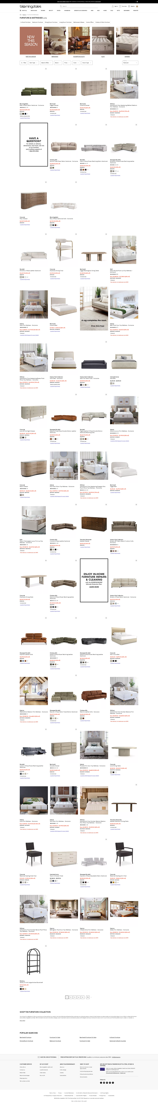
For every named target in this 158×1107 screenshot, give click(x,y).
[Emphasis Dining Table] (34, 576)
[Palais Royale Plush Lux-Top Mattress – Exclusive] (124, 249)
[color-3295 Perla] (55, 664)
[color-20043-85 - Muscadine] (113, 551)
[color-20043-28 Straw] (111, 551)
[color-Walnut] (23, 989)
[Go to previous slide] (21, 2)
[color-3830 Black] (55, 549)
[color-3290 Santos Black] (53, 664)
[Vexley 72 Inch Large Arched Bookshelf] (34, 961)
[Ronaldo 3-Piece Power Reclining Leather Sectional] (124, 140)
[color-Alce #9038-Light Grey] (81, 170)
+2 (57, 225)
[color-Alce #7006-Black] (85, 170)
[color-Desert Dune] (113, 383)
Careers (62, 1072)
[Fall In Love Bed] (124, 633)
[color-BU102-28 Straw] (111, 603)
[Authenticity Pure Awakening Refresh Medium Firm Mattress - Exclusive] (124, 84)
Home (24, 14)
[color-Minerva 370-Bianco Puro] (23, 774)
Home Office (89, 22)
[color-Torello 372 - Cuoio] (51, 439)
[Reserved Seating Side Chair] (34, 855)
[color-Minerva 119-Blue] (21, 774)
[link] (34, 111)
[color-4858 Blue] (53, 607)
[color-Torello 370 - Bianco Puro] (53, 439)
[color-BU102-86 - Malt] (113, 603)
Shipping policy (23, 1078)
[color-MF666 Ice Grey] (81, 718)
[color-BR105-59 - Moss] (85, 385)
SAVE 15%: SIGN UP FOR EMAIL (48, 1057)
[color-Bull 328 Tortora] (113, 171)
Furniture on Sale (55, 1037)
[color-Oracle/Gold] (111, 661)
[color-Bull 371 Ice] (111, 171)
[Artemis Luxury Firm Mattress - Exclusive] (124, 410)
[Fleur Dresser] (34, 197)
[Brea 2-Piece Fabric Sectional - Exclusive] (34, 84)
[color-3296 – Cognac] (83, 718)
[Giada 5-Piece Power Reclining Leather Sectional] (64, 633)
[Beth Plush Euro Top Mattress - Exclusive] (124, 304)
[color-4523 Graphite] (55, 607)
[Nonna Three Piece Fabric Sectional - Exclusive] (64, 140)
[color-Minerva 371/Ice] (23, 277)
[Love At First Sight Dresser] (34, 410)
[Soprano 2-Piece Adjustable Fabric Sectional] (94, 855)
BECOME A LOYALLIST (64, 1)
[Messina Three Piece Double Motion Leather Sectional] (64, 410)
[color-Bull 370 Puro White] (116, 171)
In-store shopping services (86, 1071)
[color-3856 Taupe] (51, 607)
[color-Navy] (53, 881)
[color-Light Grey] (55, 881)
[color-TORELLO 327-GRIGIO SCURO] (81, 662)
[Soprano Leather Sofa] (34, 633)
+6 (117, 603)
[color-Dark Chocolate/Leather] (116, 661)
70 (88, 997)
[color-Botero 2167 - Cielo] (23, 661)
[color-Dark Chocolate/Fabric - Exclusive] (113, 661)
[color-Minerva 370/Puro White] (25, 277)
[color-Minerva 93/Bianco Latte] (21, 277)
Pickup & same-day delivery (86, 1074)
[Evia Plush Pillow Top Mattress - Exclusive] (64, 465)
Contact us (22, 1069)
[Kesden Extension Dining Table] (124, 800)
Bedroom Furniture (37, 22)
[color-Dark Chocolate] (23, 437)
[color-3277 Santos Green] (51, 664)
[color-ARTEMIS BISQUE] (51, 225)
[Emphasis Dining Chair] (64, 249)
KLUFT (103, 56)
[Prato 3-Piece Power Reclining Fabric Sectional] (94, 140)
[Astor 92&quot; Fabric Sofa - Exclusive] (94, 357)
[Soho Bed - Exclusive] (64, 357)
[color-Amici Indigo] (25, 114)
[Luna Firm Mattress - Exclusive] (34, 800)
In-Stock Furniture (25, 22)
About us (62, 1067)
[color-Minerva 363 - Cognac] (85, 439)
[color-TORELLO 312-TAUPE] (83, 662)
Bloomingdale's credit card (46, 1067)
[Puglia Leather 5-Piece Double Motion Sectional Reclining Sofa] (94, 410)
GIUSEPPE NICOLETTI (79, 56)
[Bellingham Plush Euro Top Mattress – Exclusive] (64, 909)
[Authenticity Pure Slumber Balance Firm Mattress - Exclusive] (124, 691)
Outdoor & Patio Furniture (102, 22)
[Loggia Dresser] (64, 84)
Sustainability (63, 1075)
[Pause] (137, 2)
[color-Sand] (51, 881)
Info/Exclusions (116, 1057)
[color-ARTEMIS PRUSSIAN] (53, 225)
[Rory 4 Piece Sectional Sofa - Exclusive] (64, 197)
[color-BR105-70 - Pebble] (83, 385)
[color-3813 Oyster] (53, 549)
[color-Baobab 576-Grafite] (83, 882)
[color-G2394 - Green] (53, 168)
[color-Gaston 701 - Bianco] (53, 718)
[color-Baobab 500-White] (81, 882)
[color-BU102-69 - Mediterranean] (116, 603)
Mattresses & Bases (78, 22)
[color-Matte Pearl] (25, 437)
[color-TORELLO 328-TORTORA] (85, 662)
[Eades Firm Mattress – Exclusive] (124, 909)
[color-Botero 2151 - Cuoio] (21, 661)
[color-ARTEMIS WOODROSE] (55, 225)
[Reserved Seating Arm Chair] (124, 855)
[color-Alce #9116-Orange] (83, 170)
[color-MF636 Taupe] (51, 549)
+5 (87, 384)
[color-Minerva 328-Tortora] (81, 439)
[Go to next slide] (135, 2)
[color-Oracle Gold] (111, 772)
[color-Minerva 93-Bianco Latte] (25, 774)
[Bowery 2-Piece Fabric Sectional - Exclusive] (124, 576)
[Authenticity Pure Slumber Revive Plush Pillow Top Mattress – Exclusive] (34, 909)
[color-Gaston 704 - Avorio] (55, 718)
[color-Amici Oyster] (21, 114)
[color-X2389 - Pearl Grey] (51, 168)
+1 (117, 660)
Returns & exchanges (24, 1075)
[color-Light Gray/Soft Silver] (23, 882)
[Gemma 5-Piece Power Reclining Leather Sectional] (64, 576)
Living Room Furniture (65, 22)
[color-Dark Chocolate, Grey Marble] (21, 495)
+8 (117, 171)
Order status (43, 1072)
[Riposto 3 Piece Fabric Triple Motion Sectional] (64, 691)
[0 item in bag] (137, 6)
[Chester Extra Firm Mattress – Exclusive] (94, 909)
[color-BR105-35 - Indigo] (81, 385)
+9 (87, 169)
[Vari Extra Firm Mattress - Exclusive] (64, 800)
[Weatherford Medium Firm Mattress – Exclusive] (34, 691)
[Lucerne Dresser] (94, 84)
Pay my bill (42, 1075)
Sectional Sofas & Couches (118, 1041)
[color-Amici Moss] (23, 114)
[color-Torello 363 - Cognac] (55, 439)
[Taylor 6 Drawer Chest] (64, 855)
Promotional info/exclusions (112, 1073)
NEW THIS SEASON (31, 56)
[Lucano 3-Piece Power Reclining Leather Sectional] (34, 745)
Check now (122, 1073)
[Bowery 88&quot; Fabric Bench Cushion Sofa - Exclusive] (124, 520)
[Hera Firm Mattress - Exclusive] (34, 304)
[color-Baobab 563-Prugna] (85, 882)
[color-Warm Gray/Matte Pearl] (25, 882)
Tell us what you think (25, 1081)
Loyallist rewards (44, 1069)
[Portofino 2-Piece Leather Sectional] (34, 249)
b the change (63, 1069)
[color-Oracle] (21, 437)
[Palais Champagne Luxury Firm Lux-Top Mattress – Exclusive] (34, 520)
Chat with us (23, 1067)
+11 (57, 439)
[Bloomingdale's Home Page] (30, 6)
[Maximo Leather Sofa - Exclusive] (94, 691)
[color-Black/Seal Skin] (21, 882)
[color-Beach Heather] (111, 383)
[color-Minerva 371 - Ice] (83, 439)
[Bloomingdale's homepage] (21, 15)
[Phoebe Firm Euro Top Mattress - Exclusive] (94, 745)
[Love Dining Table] (124, 745)
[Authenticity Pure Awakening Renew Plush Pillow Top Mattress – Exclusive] (34, 357)
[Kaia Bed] (124, 357)
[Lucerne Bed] (64, 304)
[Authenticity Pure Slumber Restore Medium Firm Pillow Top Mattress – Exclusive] (94, 800)
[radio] (21, 114)
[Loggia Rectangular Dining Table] (94, 249)
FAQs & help (22, 1072)
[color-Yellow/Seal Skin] (113, 882)
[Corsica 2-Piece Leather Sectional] (64, 520)
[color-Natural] (25, 989)
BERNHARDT (55, 56)
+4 (27, 113)
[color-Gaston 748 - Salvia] (51, 718)
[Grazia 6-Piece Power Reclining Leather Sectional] (94, 633)
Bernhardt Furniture (25, 1037)
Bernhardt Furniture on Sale (88, 1037)
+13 (88, 882)
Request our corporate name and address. (94, 1098)
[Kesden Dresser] (94, 520)
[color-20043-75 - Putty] (116, 551)
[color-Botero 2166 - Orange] (25, 661)
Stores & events (83, 1077)
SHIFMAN (127, 56)
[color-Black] (21, 989)
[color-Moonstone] (23, 495)
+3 (57, 549)
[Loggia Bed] (124, 465)
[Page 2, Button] (91, 997)
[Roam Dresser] (34, 465)
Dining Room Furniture (51, 22)
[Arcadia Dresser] (64, 745)
